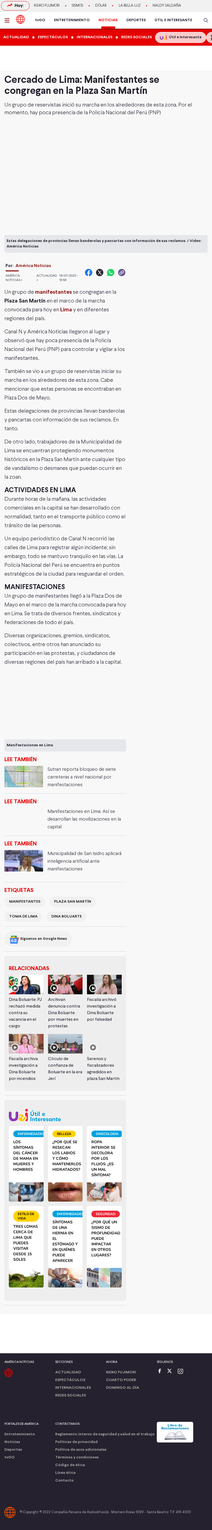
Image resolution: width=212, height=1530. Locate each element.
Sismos (77, 5)
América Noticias (33, 266)
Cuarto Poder (121, 1380)
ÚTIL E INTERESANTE (173, 20)
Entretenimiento (19, 1434)
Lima (66, 309)
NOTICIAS (108, 20)
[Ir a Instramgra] (182, 1371)
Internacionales (73, 1388)
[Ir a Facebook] (161, 1371)
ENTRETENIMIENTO (72, 20)
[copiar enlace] (121, 272)
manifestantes (53, 292)
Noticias (12, 1442)
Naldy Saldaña (167, 5)
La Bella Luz (130, 5)
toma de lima (23, 916)
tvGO (40, 20)
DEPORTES (136, 20)
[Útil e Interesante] (65, 1115)
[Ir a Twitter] (171, 1371)
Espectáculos (70, 1380)
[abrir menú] (8, 20)
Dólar (101, 5)
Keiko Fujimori (47, 5)
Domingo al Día (122, 1388)
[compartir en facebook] (88, 272)
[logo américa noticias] (20, 19)
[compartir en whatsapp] (110, 272)
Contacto (64, 1480)
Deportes (13, 1450)
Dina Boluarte (66, 916)
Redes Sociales (70, 1395)
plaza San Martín (72, 901)
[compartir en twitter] (99, 272)
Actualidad (68, 1372)
